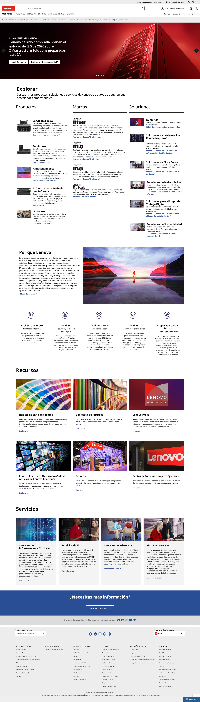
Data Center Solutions (166, 686)
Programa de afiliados (153, 695)
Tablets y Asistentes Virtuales (82, 666)
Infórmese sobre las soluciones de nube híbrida (165, 193)
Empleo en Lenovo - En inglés (25, 669)
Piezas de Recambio (79, 680)
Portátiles (76, 649)
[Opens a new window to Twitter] (122, 620)
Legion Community (108, 656)
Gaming (75, 656)
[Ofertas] (7, 19)
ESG (17, 663)
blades (59, 149)
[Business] (171, 13)
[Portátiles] (16, 19)
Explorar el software (42, 223)
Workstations (77, 659)
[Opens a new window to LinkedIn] (134, 620)
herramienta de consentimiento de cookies (59, 695)
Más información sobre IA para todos (163, 127)
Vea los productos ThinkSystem (87, 137)
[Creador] (199, 13)
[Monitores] (49, 19)
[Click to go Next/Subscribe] (43, 633)
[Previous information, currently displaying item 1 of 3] (3, 51)
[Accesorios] (67, 19)
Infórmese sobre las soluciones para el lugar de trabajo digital (162, 215)
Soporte (133, 653)
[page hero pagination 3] (103, 75)
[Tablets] (57, 19)
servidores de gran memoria (53, 151)
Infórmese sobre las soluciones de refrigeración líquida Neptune (161, 151)
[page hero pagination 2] (101, 75)
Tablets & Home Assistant (167, 680)
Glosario (104, 683)
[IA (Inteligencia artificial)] (130, 19)
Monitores (76, 673)
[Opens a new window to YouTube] (130, 620)
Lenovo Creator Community (110, 649)
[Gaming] (190, 13)
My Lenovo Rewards (108, 663)
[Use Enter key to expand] (188, 8)
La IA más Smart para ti (80, 653)
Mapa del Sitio (89, 695)
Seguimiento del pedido (138, 656)
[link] (198, 2)
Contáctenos (135, 649)
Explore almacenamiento (44, 180)
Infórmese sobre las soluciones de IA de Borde (162, 173)
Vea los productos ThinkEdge (86, 159)
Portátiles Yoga (164, 653)
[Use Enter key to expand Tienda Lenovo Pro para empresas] (162, 2)
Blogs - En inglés (107, 673)
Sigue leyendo (68, 571)
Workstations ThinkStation (167, 669)
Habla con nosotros (192, 700)
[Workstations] (40, 19)
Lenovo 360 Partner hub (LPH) (54, 649)
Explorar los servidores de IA (46, 135)
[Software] (75, 19)
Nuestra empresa (21, 649)
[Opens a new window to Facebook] (118, 620)
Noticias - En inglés (22, 653)
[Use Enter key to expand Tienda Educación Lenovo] (185, 2)
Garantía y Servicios (108, 680)
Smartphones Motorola (166, 663)
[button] (189, 2)
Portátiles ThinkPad (165, 649)
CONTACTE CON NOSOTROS (100, 608)
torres (44, 149)
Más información (28, 294)
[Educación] (181, 13)
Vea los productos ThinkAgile (86, 179)
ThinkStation (163, 683)
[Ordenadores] (28, 19)
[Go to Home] (8, 8)
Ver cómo (23, 581)
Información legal (21, 666)
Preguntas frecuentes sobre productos (143, 659)
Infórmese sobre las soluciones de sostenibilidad (162, 235)
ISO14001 (19, 676)
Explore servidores (41, 162)
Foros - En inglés (107, 669)
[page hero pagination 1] (99, 75)
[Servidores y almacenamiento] (110, 19)
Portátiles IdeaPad (165, 656)
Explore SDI (38, 205)
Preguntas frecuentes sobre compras (142, 663)
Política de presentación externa (104, 695)
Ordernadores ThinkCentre (167, 673)
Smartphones (77, 669)
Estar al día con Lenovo (109, 659)
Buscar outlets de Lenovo (110, 676)
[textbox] (169, 633)
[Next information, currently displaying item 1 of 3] (196, 51)
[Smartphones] (87, 19)
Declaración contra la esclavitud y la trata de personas (130, 695)
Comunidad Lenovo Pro (109, 653)
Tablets (161, 666)
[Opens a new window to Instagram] (126, 620)
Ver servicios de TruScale (84, 197)
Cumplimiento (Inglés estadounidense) (28, 659)
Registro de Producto (108, 666)
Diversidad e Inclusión (23, 673)
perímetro (52, 149)
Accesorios (76, 676)
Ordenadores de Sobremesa (82, 663)
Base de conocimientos (109, 686)
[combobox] (83, 8)
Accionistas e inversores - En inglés (26, 656)
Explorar (23, 431)
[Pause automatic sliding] (96, 75)
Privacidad (43, 695)
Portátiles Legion (164, 659)
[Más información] (100, 51)
